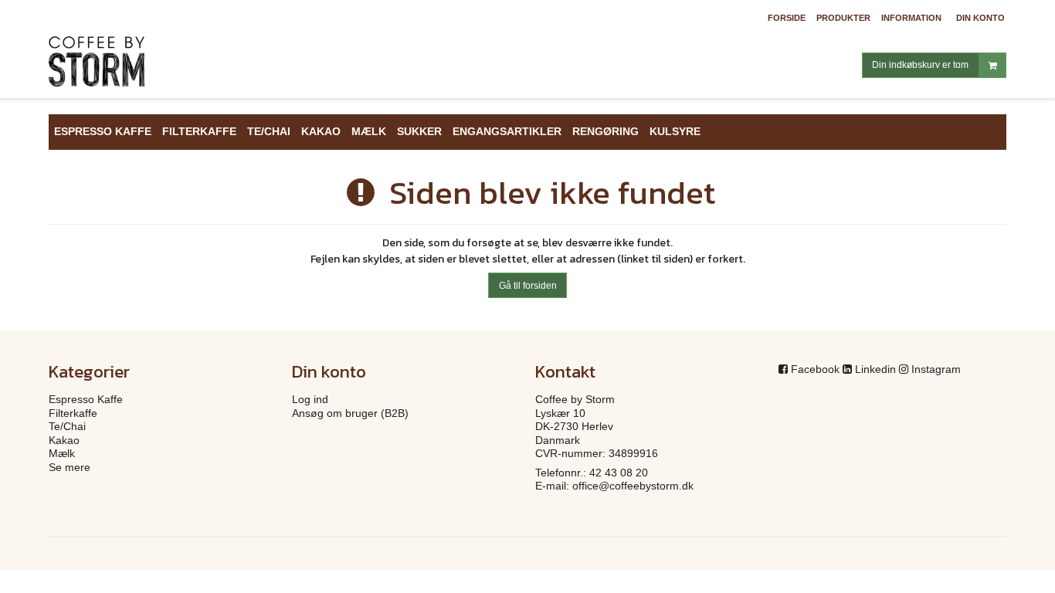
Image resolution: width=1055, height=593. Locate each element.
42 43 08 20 (618, 472)
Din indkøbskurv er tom (920, 64)
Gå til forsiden (528, 285)
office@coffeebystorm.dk (633, 485)
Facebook (815, 369)
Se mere (69, 467)
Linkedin (875, 369)
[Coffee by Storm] (162, 67)
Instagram (936, 369)
